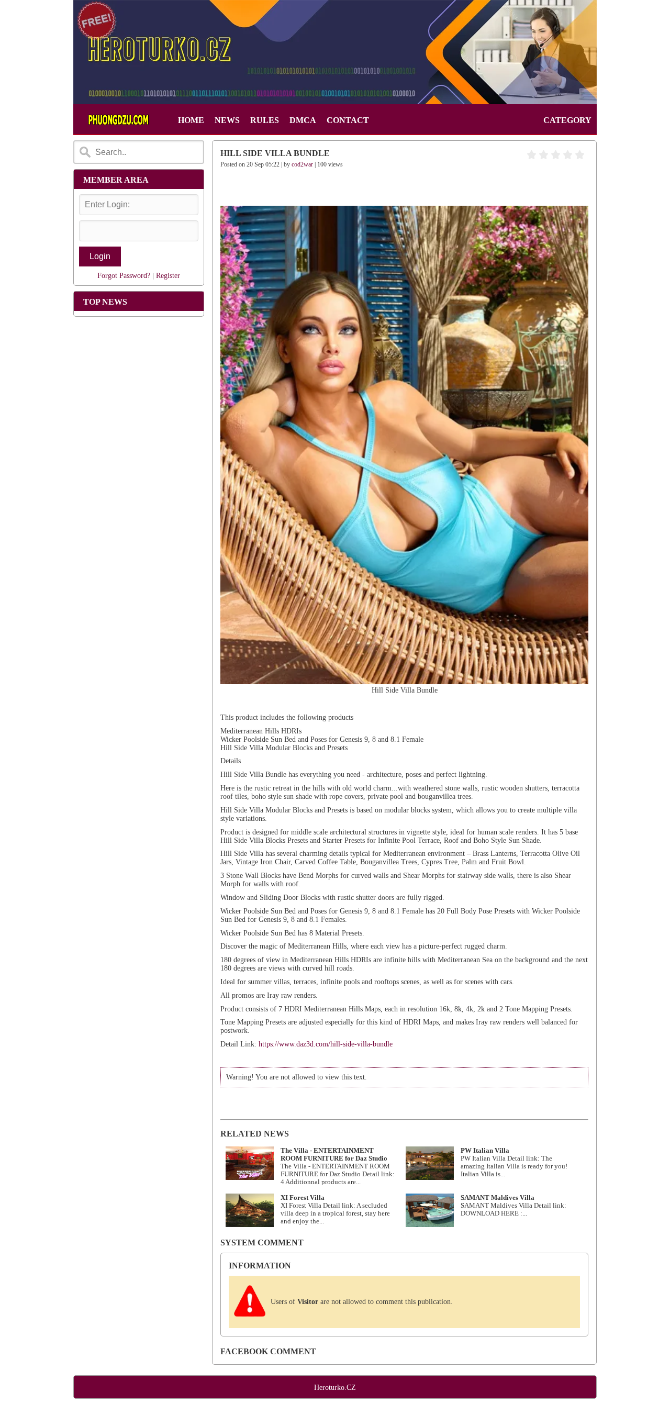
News (227, 120)
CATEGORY (567, 120)
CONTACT (348, 120)
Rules (264, 120)
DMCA (302, 120)
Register (168, 276)
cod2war (302, 164)
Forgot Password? (123, 276)
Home (191, 120)
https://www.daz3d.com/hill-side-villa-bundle (326, 1044)
